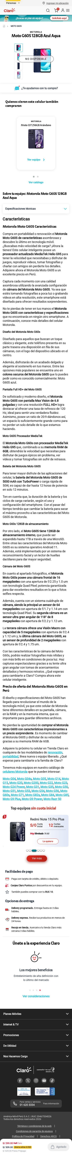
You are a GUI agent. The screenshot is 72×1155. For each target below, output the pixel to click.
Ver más (37, 858)
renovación (55, 752)
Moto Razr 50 (52, 799)
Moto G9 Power (31, 799)
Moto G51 (9, 791)
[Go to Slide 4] (18, 75)
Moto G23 (60, 782)
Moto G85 (62, 795)
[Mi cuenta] (62, 10)
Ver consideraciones (36, 996)
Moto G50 (61, 787)
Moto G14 (53, 778)
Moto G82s (32, 795)
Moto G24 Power (14, 787)
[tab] (27, 850)
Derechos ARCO (48, 1136)
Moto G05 (39, 778)
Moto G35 (47, 787)
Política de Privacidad (23, 1136)
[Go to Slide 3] (18, 66)
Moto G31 (32, 787)
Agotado (61, 1146)
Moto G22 (46, 782)
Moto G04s (24, 778)
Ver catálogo (36, 182)
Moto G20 (15, 782)
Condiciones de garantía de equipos (34, 1131)
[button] (57, 3)
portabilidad (10, 756)
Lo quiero (48, 841)
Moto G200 (31, 782)
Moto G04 (9, 778)
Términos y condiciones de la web (34, 1126)
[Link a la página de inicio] (4, 26)
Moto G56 (52, 791)
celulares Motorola (15, 771)
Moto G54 (38, 791)
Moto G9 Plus (11, 799)
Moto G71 (17, 795)
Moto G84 (47, 795)
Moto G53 (23, 791)
